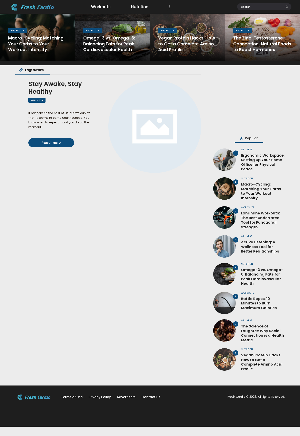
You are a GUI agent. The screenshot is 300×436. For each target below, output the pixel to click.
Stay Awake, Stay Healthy (55, 88)
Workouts (247, 207)
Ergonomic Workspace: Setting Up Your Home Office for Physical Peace (262, 162)
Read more (51, 142)
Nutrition (17, 30)
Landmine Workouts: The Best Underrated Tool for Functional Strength (260, 220)
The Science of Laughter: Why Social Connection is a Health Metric (262, 333)
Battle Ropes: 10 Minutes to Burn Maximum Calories (259, 303)
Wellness (37, 100)
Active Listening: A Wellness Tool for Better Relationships (260, 247)
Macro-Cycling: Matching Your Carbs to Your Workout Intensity (36, 44)
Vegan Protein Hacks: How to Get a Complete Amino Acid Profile (186, 44)
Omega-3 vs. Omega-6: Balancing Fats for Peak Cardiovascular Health (109, 44)
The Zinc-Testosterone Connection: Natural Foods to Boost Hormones (262, 44)
